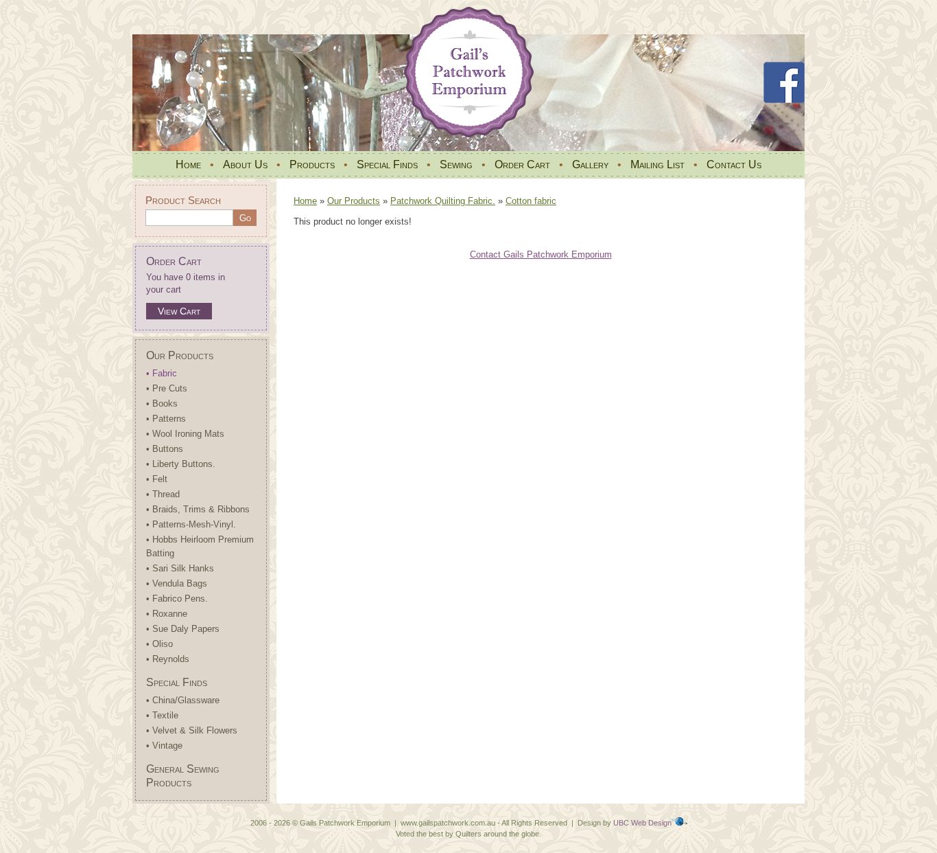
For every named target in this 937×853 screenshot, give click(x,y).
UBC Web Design (642, 823)
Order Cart (522, 164)
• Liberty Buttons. (180, 464)
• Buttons (164, 449)
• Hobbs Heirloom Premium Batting (200, 546)
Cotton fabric (531, 201)
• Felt (156, 479)
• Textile (162, 715)
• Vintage (164, 745)
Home (188, 164)
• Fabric (161, 373)
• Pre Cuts (166, 388)
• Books (162, 403)
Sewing (456, 164)
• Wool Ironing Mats (185, 434)
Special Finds (387, 164)
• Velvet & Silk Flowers (191, 730)
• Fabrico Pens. (177, 598)
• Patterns (166, 418)
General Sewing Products (183, 775)
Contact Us (734, 164)
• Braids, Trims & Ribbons (198, 509)
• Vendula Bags (176, 583)
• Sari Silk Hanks (180, 568)
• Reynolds (167, 659)
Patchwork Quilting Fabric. (442, 201)
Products (312, 164)
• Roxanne (166, 614)
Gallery (590, 164)
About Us (245, 164)
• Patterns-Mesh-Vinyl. (191, 524)
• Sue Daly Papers (183, 629)
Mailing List (657, 164)
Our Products (179, 355)
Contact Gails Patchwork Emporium (541, 254)
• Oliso (159, 644)
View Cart (179, 311)
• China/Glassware (183, 700)
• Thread (163, 494)
